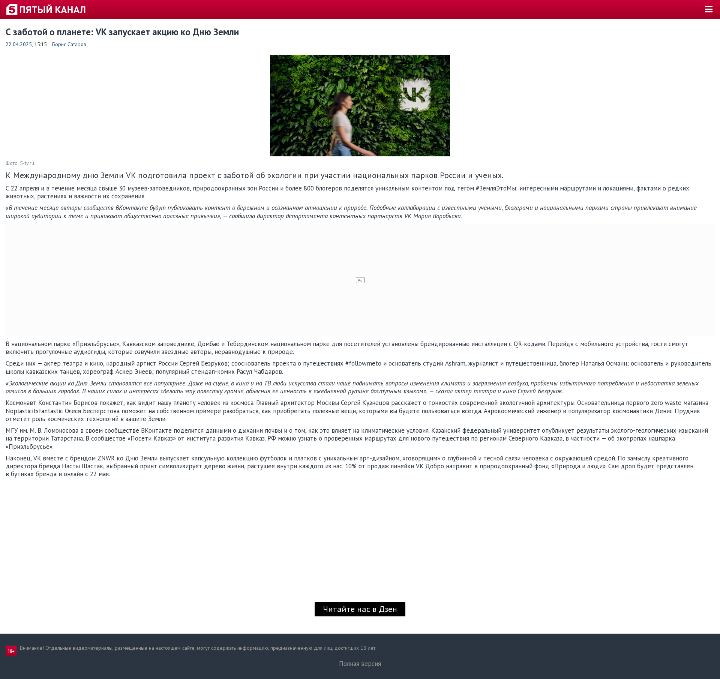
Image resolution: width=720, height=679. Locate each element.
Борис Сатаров (69, 44)
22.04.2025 (19, 44)
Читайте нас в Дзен (360, 609)
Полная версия (360, 664)
